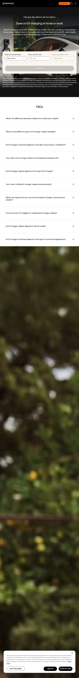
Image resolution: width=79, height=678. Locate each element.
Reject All (50, 668)
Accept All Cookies (65, 668)
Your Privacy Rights (15, 668)
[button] (76, 3)
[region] (39, 662)
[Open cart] (72, 3)
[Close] (72, 653)
